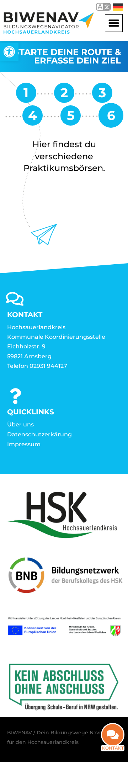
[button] (114, 23)
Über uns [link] (20, 424)
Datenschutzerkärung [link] (39, 434)
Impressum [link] (24, 444)
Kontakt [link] (113, 748)
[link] (9, 52)
